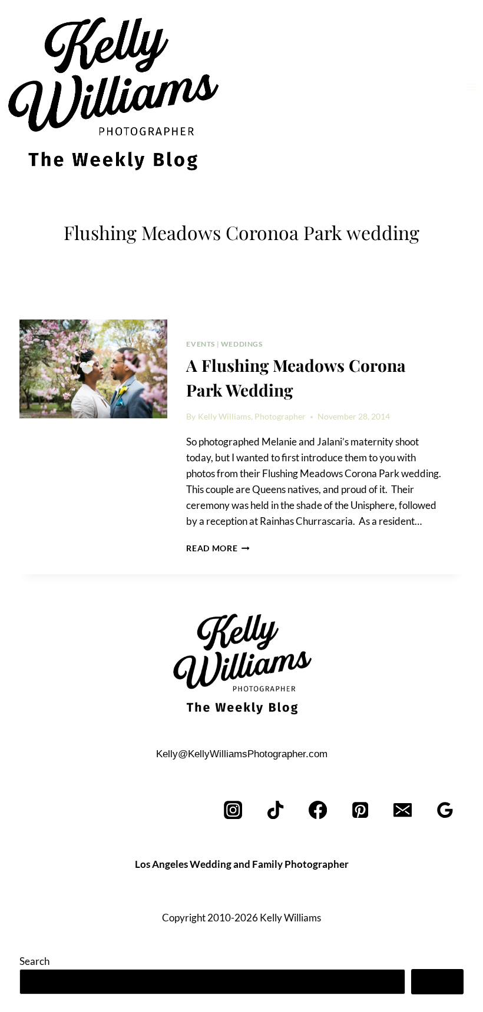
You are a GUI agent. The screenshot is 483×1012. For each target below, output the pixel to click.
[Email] (402, 809)
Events (200, 343)
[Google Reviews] (445, 809)
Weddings (242, 343)
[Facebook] (318, 809)
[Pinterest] (360, 809)
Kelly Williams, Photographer (252, 416)
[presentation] (93, 368)
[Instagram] (233, 809)
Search (34, 961)
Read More (218, 548)
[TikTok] (276, 809)
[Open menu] (472, 87)
